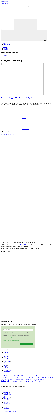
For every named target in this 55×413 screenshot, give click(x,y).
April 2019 (5, 402)
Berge (23, 375)
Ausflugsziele (6, 360)
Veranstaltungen (7, 370)
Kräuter (43, 377)
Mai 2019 (5, 401)
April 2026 (5, 392)
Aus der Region (7, 358)
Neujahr (11, 379)
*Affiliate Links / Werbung (9, 411)
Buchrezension (6, 361)
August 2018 (6, 405)
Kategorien (5, 352)
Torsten (20, 101)
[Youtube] (14, 318)
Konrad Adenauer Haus (30, 377)
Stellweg (14, 381)
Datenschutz (6, 408)
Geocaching (3, 377)
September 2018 (7, 403)
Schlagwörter (6, 353)
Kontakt (5, 410)
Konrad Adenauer (23, 377)
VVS (30, 381)
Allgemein (5, 356)
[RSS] (14, 263)
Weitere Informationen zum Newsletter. (11, 340)
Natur (4, 364)
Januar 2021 (6, 397)
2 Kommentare (25, 129)
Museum (5, 362)
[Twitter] (14, 296)
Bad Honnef (18, 376)
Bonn (37, 376)
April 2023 (5, 396)
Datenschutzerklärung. (7, 337)
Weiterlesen (3, 107)
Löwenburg (2, 379)
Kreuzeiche (40, 377)
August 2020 (6, 399)
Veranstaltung (19, 381)
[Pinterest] (14, 307)
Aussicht (6, 375)
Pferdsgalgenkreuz (29, 379)
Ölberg (5, 365)
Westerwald (6, 373)
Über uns (5, 49)
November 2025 (7, 393)
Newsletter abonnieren (26, 344)
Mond (6, 379)
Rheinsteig (5, 45)
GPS (5, 377)
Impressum (5, 407)
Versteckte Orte (6, 371)
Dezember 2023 (7, 394)
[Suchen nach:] (7, 29)
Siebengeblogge (4, 3)
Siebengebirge (6, 44)
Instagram (11, 377)
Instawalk (14, 377)
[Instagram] (14, 274)
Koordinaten (36, 377)
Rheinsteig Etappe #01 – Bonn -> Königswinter (18, 98)
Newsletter (5, 48)
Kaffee (17, 377)
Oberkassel (15, 379)
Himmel (8, 377)
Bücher (5, 47)
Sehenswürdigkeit (42, 379)
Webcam (40, 381)
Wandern (34, 381)
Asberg (5, 357)
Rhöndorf (37, 379)
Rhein (4, 366)
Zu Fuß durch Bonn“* (24, 244)
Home (4, 43)
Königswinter (49, 377)
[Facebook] (14, 285)
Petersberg (23, 379)
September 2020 (7, 398)
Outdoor (20, 379)
